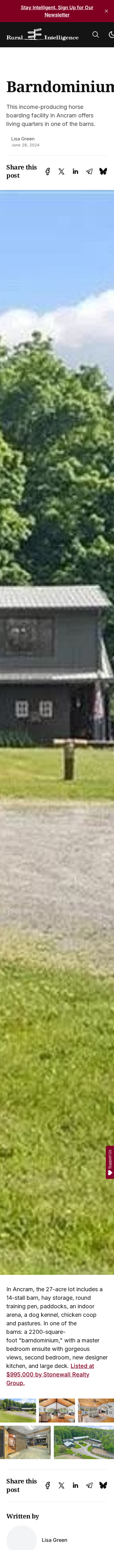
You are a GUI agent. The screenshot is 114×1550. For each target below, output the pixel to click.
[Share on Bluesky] (103, 171)
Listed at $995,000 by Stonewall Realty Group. (50, 1374)
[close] (106, 11)
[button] (96, 34)
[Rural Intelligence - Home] (42, 34)
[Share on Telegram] (89, 171)
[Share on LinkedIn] (75, 171)
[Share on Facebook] (47, 171)
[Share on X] (61, 171)
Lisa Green (23, 138)
